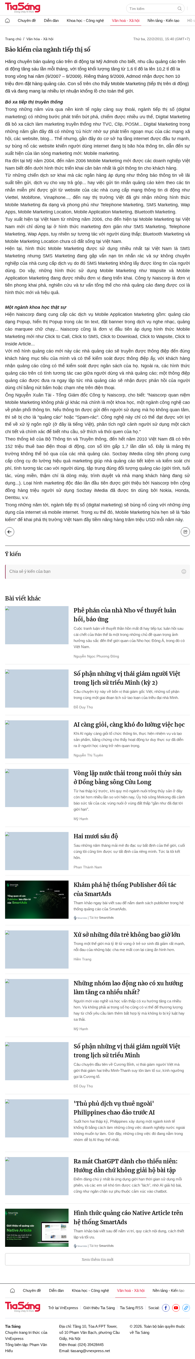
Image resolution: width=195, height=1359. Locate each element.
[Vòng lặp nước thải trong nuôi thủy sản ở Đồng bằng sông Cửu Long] (37, 788)
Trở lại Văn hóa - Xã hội (13, 530)
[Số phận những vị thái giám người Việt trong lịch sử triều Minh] (37, 1061)
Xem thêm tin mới (97, 1259)
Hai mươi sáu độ (96, 836)
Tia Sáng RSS (131, 1308)
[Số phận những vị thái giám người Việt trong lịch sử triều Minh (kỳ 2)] (37, 688)
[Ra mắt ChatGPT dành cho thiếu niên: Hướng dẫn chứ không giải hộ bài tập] (37, 1176)
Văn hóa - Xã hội (39, 39)
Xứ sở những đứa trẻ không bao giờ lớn (127, 934)
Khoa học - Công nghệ (85, 20)
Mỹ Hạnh (81, 819)
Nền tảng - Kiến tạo (163, 20)
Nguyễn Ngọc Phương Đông (96, 656)
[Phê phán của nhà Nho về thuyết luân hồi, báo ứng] (37, 625)
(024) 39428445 (91, 1344)
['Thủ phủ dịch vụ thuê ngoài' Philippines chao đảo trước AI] (37, 1118)
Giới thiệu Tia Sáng (99, 1308)
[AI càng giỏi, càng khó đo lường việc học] (37, 739)
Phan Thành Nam (88, 867)
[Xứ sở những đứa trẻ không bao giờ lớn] (37, 949)
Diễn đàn (51, 20)
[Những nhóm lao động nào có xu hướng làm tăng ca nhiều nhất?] (37, 998)
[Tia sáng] (22, 8)
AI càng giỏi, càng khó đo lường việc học (129, 724)
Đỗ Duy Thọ (83, 707)
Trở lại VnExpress (63, 1308)
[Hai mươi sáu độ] (37, 851)
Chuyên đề (27, 20)
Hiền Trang (82, 959)
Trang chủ (13, 39)
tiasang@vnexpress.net (90, 1351)
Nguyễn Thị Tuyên (88, 755)
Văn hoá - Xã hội (125, 20)
